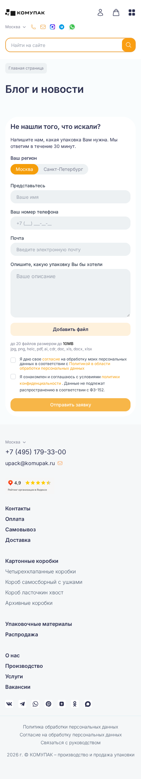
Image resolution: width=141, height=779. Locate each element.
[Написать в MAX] (52, 27)
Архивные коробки (28, 603)
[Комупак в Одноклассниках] (75, 704)
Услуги (14, 676)
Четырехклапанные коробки (40, 571)
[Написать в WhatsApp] (72, 27)
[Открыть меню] (129, 12)
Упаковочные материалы (38, 624)
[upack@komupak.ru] (43, 27)
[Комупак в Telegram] (22, 704)
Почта (17, 238)
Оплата (14, 519)
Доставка (17, 540)
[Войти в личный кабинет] (102, 12)
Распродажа (21, 634)
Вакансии (17, 687)
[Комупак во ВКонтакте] (9, 704)
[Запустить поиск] (128, 44)
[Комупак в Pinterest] (48, 704)
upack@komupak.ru (30, 463)
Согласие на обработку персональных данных (71, 734)
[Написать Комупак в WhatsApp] (35, 704)
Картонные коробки (31, 561)
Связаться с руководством (71, 742)
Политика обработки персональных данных (70, 726)
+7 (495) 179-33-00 (35, 452)
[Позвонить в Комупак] (33, 27)
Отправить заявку (70, 404)
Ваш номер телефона (34, 212)
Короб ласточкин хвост (34, 592)
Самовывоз (20, 529)
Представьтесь (27, 185)
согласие (51, 359)
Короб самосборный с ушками (43, 582)
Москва (24, 169)
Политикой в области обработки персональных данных (65, 366)
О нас (12, 655)
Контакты (17, 508)
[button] (70, 404)
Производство (24, 666)
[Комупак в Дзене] (62, 704)
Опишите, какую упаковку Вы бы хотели (56, 264)
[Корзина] (116, 12)
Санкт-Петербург (63, 169)
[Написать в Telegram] (61, 27)
